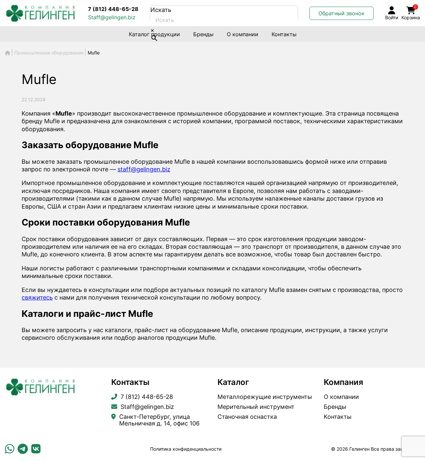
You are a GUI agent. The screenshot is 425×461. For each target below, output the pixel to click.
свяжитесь (37, 297)
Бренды (203, 34)
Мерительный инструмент (256, 407)
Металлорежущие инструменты (264, 397)
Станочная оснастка (247, 417)
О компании (242, 34)
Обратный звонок (341, 13)
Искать (160, 9)
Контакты (284, 34)
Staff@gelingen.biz (111, 17)
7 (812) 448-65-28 (113, 9)
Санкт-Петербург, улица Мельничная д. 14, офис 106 (159, 420)
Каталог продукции (154, 34)
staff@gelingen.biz (144, 169)
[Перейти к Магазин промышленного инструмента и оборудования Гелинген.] (7, 52)
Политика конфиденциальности (185, 449)
